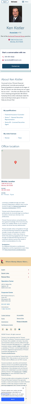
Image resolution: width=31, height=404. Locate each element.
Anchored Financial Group (16, 36)
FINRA (19, 346)
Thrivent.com (17, 371)
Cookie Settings (5, 315)
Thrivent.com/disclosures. (8, 353)
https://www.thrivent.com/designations (15, 249)
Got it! (12, 399)
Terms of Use (20, 318)
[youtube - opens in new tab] (19, 329)
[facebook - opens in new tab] (2, 329)
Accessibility (20, 315)
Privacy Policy (5, 394)
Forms (3, 318)
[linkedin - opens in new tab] (7, 329)
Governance (4, 322)
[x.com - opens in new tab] (11, 329)
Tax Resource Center (7, 325)
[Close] (23, 388)
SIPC (24, 346)
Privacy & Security (22, 321)
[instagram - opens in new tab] (15, 329)
